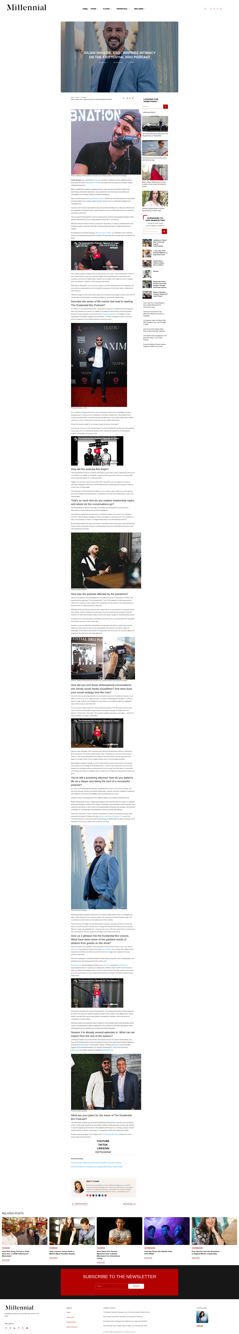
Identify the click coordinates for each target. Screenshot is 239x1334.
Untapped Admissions (109, 314)
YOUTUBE (103, 1141)
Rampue (156, 271)
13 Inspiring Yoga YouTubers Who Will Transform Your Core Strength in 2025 (154, 322)
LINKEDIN (103, 1148)
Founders (132, 62)
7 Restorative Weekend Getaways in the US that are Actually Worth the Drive (126, 1312)
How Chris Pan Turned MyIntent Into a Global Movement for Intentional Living (153, 305)
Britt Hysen (92, 1181)
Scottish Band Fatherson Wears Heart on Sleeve (158, 263)
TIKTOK (103, 1144)
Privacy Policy (71, 1322)
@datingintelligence (84, 1045)
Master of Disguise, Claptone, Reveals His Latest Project (160, 294)
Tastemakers (149, 1248)
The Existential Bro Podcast (110, 1134)
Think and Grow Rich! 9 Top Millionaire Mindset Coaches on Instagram (153, 314)
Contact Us (70, 1317)
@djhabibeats (107, 1050)
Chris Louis (106, 965)
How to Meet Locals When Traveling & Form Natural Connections (123, 1316)
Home (72, 97)
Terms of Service (71, 1327)
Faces (77, 97)
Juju (96, 180)
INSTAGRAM (103, 1152)
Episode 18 (74, 949)
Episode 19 (77, 965)
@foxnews (75, 1050)
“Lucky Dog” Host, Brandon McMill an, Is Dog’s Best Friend (160, 252)
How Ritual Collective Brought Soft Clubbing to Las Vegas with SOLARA (125, 1321)
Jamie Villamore (122, 965)
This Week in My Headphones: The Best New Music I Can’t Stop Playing (155, 338)
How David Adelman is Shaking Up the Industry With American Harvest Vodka (96, 1167)
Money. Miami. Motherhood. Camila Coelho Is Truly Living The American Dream (154, 184)
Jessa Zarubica (107, 949)
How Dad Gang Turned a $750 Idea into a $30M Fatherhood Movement (15, 1254)
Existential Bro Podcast (92, 182)
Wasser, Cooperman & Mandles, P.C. (110, 816)
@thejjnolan (116, 1045)
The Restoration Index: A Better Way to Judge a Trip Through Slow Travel (125, 1325)
